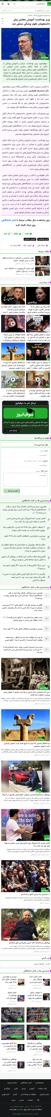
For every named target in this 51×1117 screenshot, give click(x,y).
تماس (21, 1100)
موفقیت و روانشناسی (28, 1094)
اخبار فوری (5, 1094)
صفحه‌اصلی (40, 3)
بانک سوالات (42, 1088)
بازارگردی (7, 1088)
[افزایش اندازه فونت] (2, 19)
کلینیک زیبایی (39, 964)
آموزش (31, 1088)
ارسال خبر (13, 245)
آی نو (47, 964)
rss (38, 1100)
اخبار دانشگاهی (42, 10)
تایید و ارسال (13, 490)
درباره (14, 1100)
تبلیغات (30, 1100)
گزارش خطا (28, 245)
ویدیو (24, 1088)
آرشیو (15, 1094)
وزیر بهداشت (43, 239)
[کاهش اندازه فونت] (2, 23)
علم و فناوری (44, 1094)
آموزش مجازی (30, 239)
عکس (16, 1088)
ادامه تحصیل (12, 1082)
